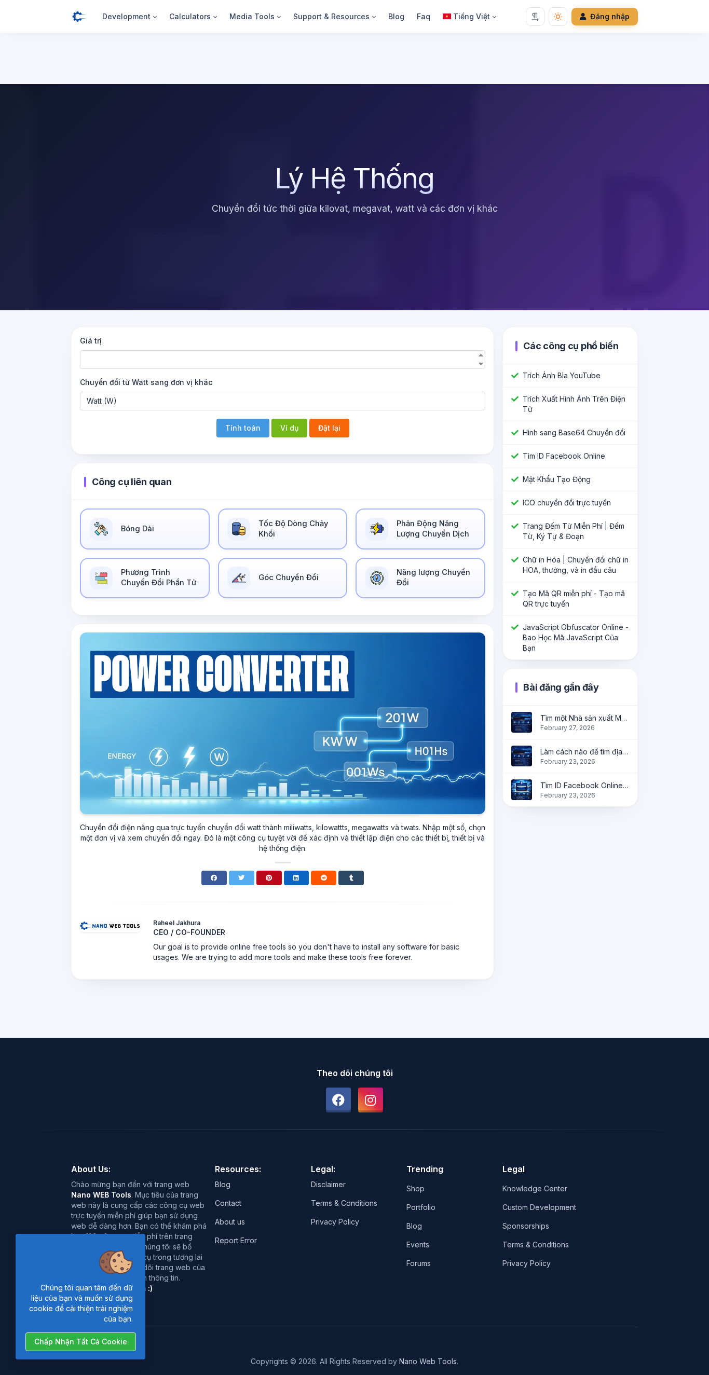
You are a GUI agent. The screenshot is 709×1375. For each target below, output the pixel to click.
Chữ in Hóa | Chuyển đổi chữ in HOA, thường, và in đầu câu (576, 564)
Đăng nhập (610, 16)
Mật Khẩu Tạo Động (557, 479)
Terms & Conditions (344, 1203)
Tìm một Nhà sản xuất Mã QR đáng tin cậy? (584, 717)
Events (417, 1244)
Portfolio (420, 1207)
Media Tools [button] (252, 16)
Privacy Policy (335, 1221)
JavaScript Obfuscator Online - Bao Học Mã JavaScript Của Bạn (576, 637)
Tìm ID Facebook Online (564, 455)
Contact (228, 1203)
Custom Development (539, 1207)
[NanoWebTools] (83, 16)
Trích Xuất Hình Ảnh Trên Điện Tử (574, 404)
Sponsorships (525, 1225)
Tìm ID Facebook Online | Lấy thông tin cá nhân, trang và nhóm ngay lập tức (584, 785)
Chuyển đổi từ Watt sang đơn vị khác (146, 382)
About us (230, 1221)
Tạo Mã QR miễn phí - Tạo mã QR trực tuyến (574, 598)
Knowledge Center (534, 1188)
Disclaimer (328, 1184)
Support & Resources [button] (331, 16)
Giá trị (91, 340)
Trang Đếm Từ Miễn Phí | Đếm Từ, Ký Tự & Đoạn (573, 531)
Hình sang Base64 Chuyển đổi (574, 432)
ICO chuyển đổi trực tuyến (567, 502)
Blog (396, 16)
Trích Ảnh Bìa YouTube (562, 375)
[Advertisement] (354, 60)
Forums (418, 1263)
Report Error (236, 1240)
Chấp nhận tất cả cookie (80, 1341)
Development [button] (126, 16)
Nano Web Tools (428, 1361)
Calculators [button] (190, 16)
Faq (423, 16)
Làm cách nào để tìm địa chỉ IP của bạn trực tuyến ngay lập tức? (584, 751)
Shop (415, 1188)
